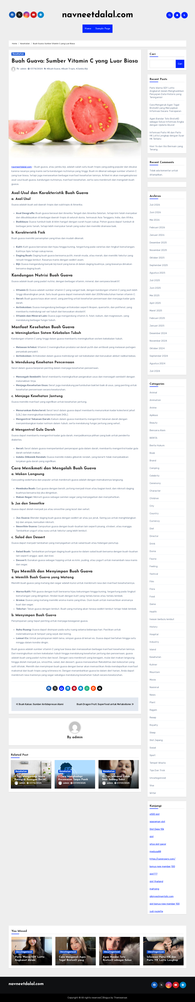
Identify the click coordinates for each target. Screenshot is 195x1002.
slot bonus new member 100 (165, 903)
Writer (153, 793)
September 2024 (159, 356)
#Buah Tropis (68, 69)
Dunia (153, 551)
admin (23, 69)
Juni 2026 (155, 212)
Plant (152, 702)
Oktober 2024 (157, 348)
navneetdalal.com (97, 15)
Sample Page (103, 29)
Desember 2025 (158, 242)
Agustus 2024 (157, 363)
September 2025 (159, 265)
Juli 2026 (155, 204)
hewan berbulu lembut (162, 619)
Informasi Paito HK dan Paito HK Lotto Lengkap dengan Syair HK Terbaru (167, 135)
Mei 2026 (155, 220)
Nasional (154, 687)
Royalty (154, 725)
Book (152, 453)
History (153, 626)
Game (153, 604)
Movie (153, 679)
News (153, 694)
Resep (153, 717)
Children (154, 498)
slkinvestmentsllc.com (162, 896)
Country (154, 513)
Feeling (154, 566)
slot (152, 836)
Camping (154, 468)
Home (88, 29)
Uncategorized (158, 778)
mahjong (154, 889)
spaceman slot (157, 821)
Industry (154, 642)
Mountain (155, 672)
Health (153, 611)
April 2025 (155, 303)
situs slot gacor (158, 844)
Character (155, 490)
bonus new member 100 (162, 866)
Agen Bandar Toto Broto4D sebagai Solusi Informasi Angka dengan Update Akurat (167, 121)
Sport (153, 755)
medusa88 (155, 851)
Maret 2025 (156, 310)
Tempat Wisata (158, 762)
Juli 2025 (155, 280)
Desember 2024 (158, 333)
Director (154, 536)
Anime (153, 407)
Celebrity (155, 475)
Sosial (153, 747)
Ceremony (155, 483)
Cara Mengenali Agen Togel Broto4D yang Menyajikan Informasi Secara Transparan (165, 108)
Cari (153, 54)
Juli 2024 (155, 371)
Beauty (154, 422)
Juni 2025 (155, 288)
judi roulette (156, 911)
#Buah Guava (53, 69)
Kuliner (153, 664)
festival (154, 574)
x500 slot (155, 814)
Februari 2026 (157, 227)
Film (152, 581)
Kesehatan (18, 54)
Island (153, 649)
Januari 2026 (157, 235)
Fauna (153, 558)
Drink (152, 543)
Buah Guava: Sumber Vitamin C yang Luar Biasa (74, 61)
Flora (152, 589)
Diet (152, 528)
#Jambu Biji (82, 69)
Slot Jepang (156, 740)
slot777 (153, 874)
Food (152, 596)
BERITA (153, 438)
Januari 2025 (157, 325)
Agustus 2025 (157, 272)
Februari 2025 (157, 318)
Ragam (153, 710)
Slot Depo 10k (157, 829)
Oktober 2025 (157, 257)
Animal (153, 392)
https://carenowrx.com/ (162, 859)
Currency (155, 521)
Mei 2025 (155, 295)
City (152, 506)
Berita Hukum (157, 445)
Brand (153, 460)
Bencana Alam (157, 430)
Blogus (106, 997)
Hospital (154, 634)
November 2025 (158, 250)
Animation (155, 400)
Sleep (153, 732)
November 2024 (158, 340)
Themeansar (120, 997)
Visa (152, 785)
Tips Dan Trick (157, 770)
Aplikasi (154, 415)
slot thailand (156, 881)
